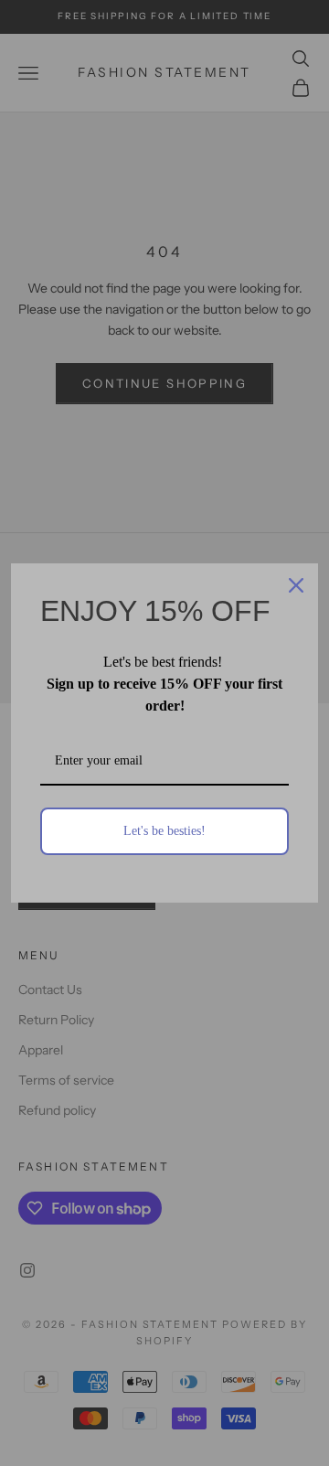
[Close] (296, 585)
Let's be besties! (164, 831)
